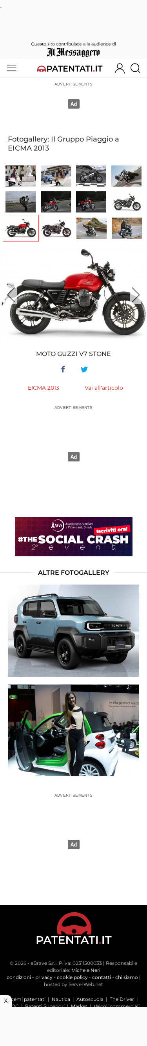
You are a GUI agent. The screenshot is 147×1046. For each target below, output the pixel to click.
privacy (44, 977)
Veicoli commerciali (117, 1006)
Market (79, 1006)
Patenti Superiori (45, 1006)
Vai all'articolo (104, 387)
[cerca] (138, 68)
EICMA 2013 (43, 387)
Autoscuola (89, 999)
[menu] (11, 68)
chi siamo (126, 977)
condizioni (19, 977)
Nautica (61, 999)
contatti (101, 977)
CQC (13, 1006)
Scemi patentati (26, 999)
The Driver (122, 999)
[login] (119, 68)
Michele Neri (85, 970)
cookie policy (72, 977)
